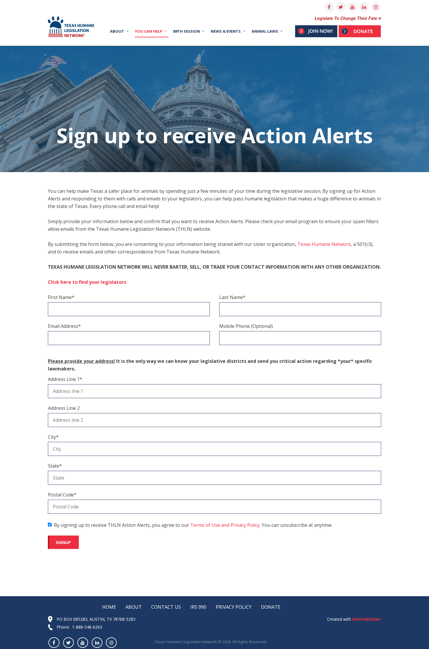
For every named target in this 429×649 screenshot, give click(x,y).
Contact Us (166, 607)
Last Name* (232, 297)
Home (109, 607)
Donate (270, 607)
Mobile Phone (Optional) (246, 326)
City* (53, 437)
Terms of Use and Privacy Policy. (225, 525)
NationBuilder (366, 619)
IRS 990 (198, 607)
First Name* (61, 297)
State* (55, 466)
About (133, 607)
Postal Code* (62, 494)
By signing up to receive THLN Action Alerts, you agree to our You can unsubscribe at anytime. (193, 525)
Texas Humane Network (324, 244)
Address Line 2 (64, 408)
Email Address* (64, 326)
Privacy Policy (234, 607)
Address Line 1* (65, 379)
